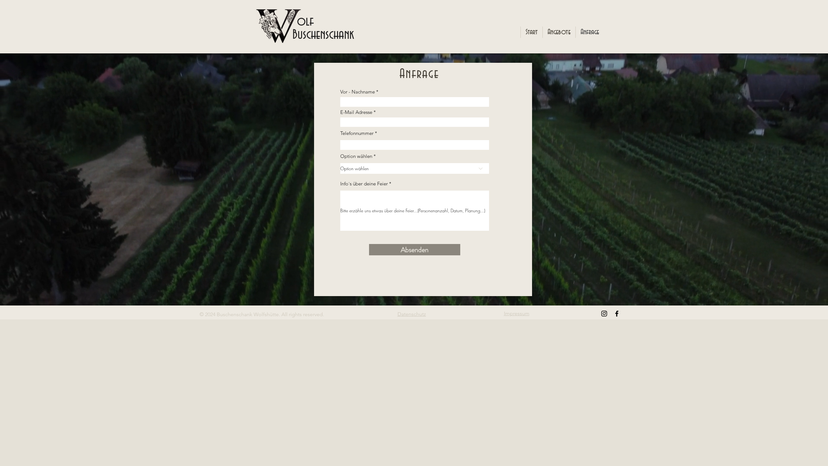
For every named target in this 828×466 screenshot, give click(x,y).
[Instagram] (604, 313)
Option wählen (356, 156)
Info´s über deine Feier (364, 183)
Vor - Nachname (357, 91)
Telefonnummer (357, 133)
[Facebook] (617, 313)
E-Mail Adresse (356, 112)
